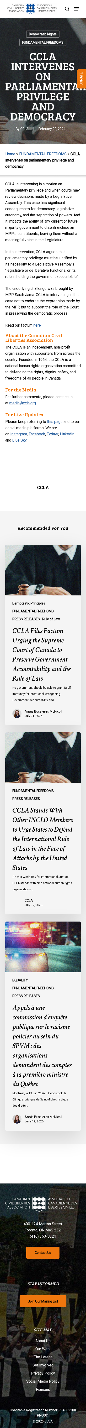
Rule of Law (51, 619)
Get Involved (43, 1365)
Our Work (43, 1349)
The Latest (43, 1357)
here (37, 325)
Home (10, 154)
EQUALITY (20, 980)
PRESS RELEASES (26, 619)
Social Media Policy (42, 1381)
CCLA (24, 129)
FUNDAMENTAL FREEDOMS (43, 42)
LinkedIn (67, 434)
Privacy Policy (43, 1373)
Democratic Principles (28, 603)
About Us (43, 1341)
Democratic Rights (43, 34)
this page (55, 421)
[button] (76, 8)
